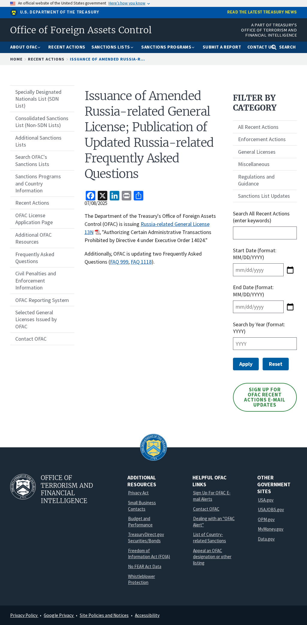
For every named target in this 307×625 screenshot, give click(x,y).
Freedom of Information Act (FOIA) (149, 554)
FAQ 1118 (141, 261)
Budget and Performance (140, 522)
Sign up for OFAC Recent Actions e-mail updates (264, 397)
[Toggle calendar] (290, 270)
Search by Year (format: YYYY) (259, 328)
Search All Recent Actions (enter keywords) (261, 217)
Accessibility (147, 615)
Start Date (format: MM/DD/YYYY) (254, 254)
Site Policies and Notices (104, 615)
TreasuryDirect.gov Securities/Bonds (146, 538)
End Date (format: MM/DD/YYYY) (253, 291)
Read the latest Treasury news (262, 12)
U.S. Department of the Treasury (60, 12)
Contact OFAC (206, 509)
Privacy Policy (24, 615)
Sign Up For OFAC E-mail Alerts (212, 496)
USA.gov (265, 500)
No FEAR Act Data (144, 566)
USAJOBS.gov (271, 509)
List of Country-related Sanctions (209, 538)
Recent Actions (46, 59)
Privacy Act (138, 493)
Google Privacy (59, 615)
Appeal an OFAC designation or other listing (212, 557)
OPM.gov (266, 519)
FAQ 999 (119, 261)
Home (16, 59)
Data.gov (266, 539)
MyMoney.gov (270, 529)
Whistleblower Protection (141, 579)
